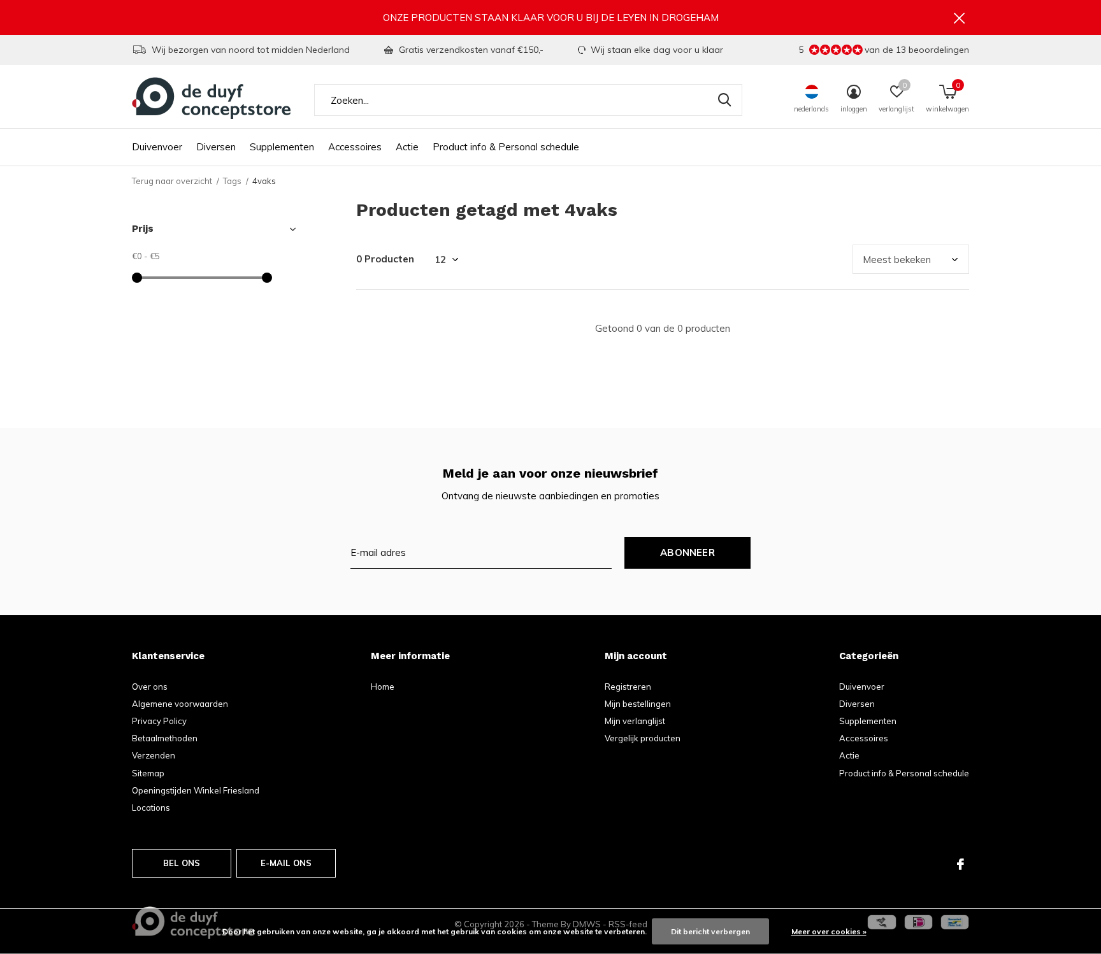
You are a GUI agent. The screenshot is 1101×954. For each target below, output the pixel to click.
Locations (151, 807)
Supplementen (282, 147)
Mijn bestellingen (638, 704)
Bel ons (181, 863)
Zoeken (724, 100)
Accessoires (355, 147)
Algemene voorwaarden (180, 704)
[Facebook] (960, 864)
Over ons (150, 686)
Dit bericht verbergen (710, 931)
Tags (232, 181)
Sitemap (148, 773)
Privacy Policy (159, 721)
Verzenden (153, 755)
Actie (407, 147)
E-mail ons (286, 863)
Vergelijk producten (642, 738)
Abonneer (687, 552)
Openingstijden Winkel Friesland (195, 790)
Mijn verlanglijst (635, 721)
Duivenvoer (157, 147)
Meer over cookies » (829, 931)
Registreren (628, 686)
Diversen (216, 147)
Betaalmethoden (165, 738)
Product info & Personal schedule (506, 147)
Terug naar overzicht (172, 181)
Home (382, 686)
